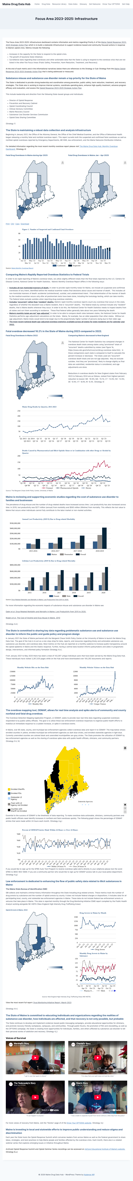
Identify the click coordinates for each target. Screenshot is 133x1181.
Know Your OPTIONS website (79, 1123)
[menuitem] (62, 163)
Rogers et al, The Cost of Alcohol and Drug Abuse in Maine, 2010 (33, 618)
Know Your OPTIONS (111, 4)
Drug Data (46, 4)
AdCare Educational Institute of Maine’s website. (105, 1149)
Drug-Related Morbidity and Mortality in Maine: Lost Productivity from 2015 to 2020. (40, 599)
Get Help (125, 4)
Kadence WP (89, 1175)
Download (25, 224)
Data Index (73, 4)
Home (37, 4)
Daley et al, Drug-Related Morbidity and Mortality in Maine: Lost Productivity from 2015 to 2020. (46, 612)
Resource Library (59, 4)
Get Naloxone (94, 4)
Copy (17, 224)
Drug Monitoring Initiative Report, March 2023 (52, 1003)
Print (8, 224)
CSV (12, 224)
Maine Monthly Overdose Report (22, 268)
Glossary (83, 4)
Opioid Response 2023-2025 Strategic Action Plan (61, 88)
